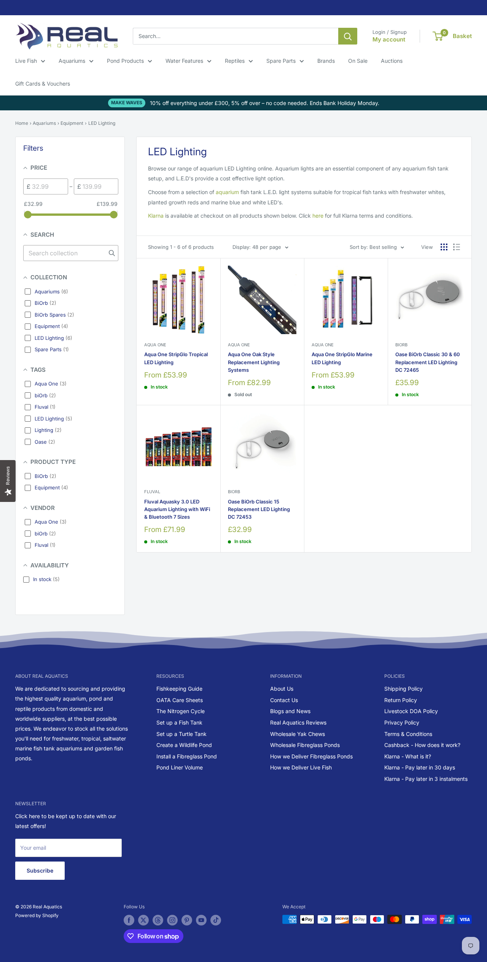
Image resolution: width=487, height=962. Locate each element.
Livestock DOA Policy (411, 711)
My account (388, 39)
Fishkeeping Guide (179, 688)
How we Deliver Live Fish (301, 767)
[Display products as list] (456, 247)
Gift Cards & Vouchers (42, 83)
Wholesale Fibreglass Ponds (305, 745)
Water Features (184, 60)
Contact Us (284, 700)
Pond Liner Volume (179, 767)
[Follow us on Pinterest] (186, 920)
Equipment (71, 123)
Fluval (152, 491)
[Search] (347, 36)
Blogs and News (290, 711)
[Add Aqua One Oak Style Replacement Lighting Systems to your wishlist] (286, 276)
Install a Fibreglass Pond (186, 756)
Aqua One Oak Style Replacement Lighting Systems (254, 362)
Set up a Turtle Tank (181, 734)
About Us (281, 688)
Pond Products (125, 60)
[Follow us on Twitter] (143, 920)
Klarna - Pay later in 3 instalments (426, 779)
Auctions (392, 60)
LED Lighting (101, 123)
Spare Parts (281, 60)
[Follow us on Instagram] (172, 920)
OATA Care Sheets (179, 700)
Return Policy (400, 700)
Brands (326, 60)
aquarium (227, 192)
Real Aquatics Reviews (298, 722)
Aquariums (72, 60)
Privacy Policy (401, 722)
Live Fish (26, 60)
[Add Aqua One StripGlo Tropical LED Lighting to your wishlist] (202, 276)
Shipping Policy (403, 688)
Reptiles (235, 60)
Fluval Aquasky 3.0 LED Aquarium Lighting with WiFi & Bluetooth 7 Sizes (177, 509)
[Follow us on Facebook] (129, 920)
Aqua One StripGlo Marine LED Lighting (342, 358)
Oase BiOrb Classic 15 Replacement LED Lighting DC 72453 (259, 509)
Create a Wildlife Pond (184, 745)
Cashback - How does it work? (422, 745)
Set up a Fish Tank (179, 722)
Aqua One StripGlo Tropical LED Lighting (176, 358)
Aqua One (155, 344)
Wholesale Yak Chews (297, 734)
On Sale (358, 60)
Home (21, 123)
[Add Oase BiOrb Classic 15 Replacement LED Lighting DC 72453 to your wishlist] (286, 423)
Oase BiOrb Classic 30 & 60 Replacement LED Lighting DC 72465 (427, 362)
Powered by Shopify (37, 915)
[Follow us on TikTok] (215, 920)
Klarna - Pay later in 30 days (419, 767)
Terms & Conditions (408, 734)
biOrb (401, 344)
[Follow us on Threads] (158, 920)
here (317, 215)
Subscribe (40, 870)
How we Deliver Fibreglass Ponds (311, 756)
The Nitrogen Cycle (180, 711)
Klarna (156, 215)
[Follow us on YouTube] (201, 920)
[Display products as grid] (444, 247)
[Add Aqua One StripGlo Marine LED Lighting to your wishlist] (370, 276)
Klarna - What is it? (407, 756)
